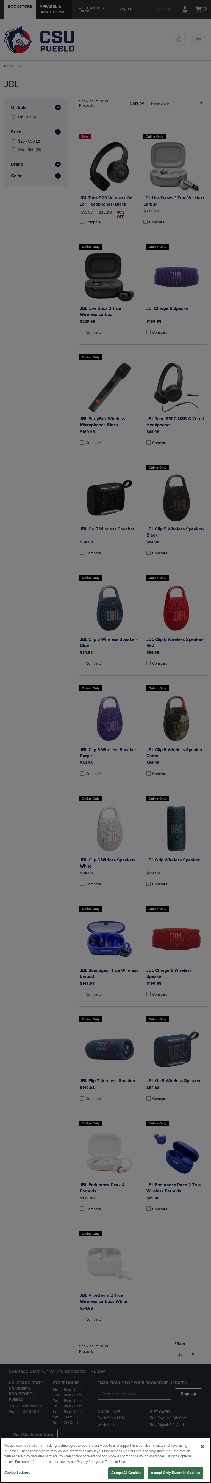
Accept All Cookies (126, 1473)
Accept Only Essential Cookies (175, 1473)
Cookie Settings (17, 1472)
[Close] (202, 1446)
